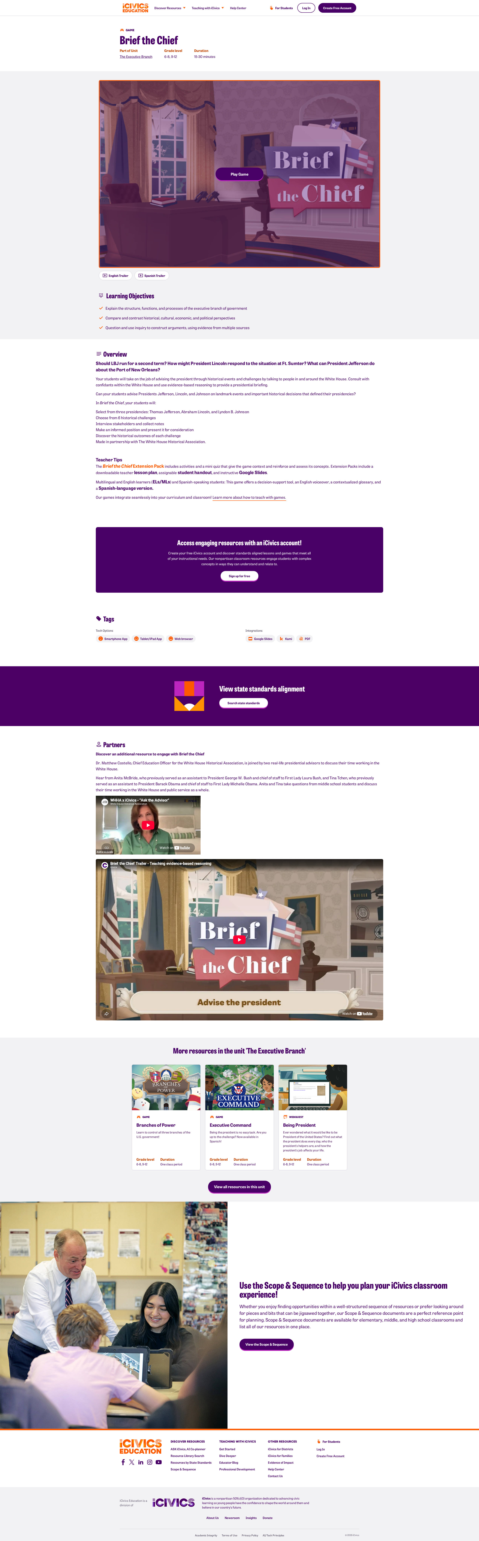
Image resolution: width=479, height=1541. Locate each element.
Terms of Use (229, 1535)
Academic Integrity (206, 1535)
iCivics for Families (280, 1456)
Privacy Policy (250, 1535)
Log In (306, 8)
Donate (268, 1518)
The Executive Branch (136, 56)
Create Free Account (337, 8)
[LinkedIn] (141, 1462)
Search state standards (244, 703)
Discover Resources (167, 8)
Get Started (227, 1449)
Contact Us (275, 1476)
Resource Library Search (187, 1456)
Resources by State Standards (191, 1462)
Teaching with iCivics (206, 8)
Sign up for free (239, 576)
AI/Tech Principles (273, 1535)
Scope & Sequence (183, 1469)
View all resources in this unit (239, 1186)
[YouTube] (159, 1462)
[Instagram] (150, 1462)
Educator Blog (228, 1462)
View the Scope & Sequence (266, 1344)
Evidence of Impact (281, 1462)
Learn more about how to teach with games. (249, 497)
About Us (212, 1518)
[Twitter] (132, 1462)
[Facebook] (123, 1462)
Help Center (238, 8)
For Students (284, 8)
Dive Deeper (227, 1456)
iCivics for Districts (280, 1449)
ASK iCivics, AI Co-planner (188, 1449)
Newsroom (232, 1518)
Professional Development (237, 1469)
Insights (251, 1518)
